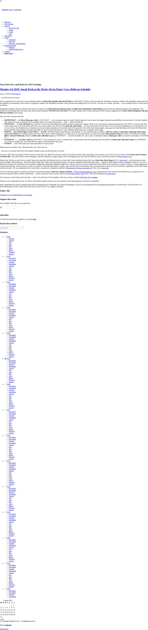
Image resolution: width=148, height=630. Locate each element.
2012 (8, 538)
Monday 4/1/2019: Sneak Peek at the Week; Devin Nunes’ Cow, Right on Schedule (45, 89)
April (10, 248)
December (12, 258)
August (11, 241)
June (10, 244)
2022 (8, 282)
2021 (8, 307)
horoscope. (105, 168)
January (11, 254)
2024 (8, 237)
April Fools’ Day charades (88, 177)
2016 (8, 435)
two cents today (110, 174)
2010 (8, 589)
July (10, 242)
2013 (8, 512)
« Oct (2, 619)
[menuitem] (76, 22)
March (11, 250)
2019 (8, 359)
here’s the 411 (76, 181)
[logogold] (10, 10)
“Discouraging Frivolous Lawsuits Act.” (79, 168)
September (12, 264)
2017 (8, 410)
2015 (8, 461)
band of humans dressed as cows (85, 172)
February (12, 252)
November (12, 260)
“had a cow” (123, 160)
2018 (8, 384)
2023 (8, 256)
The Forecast (15, 94)
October (11, 239)
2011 (8, 563)
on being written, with (76, 174)
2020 (8, 333)
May (10, 246)
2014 (8, 487)
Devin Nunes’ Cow (125, 156)
